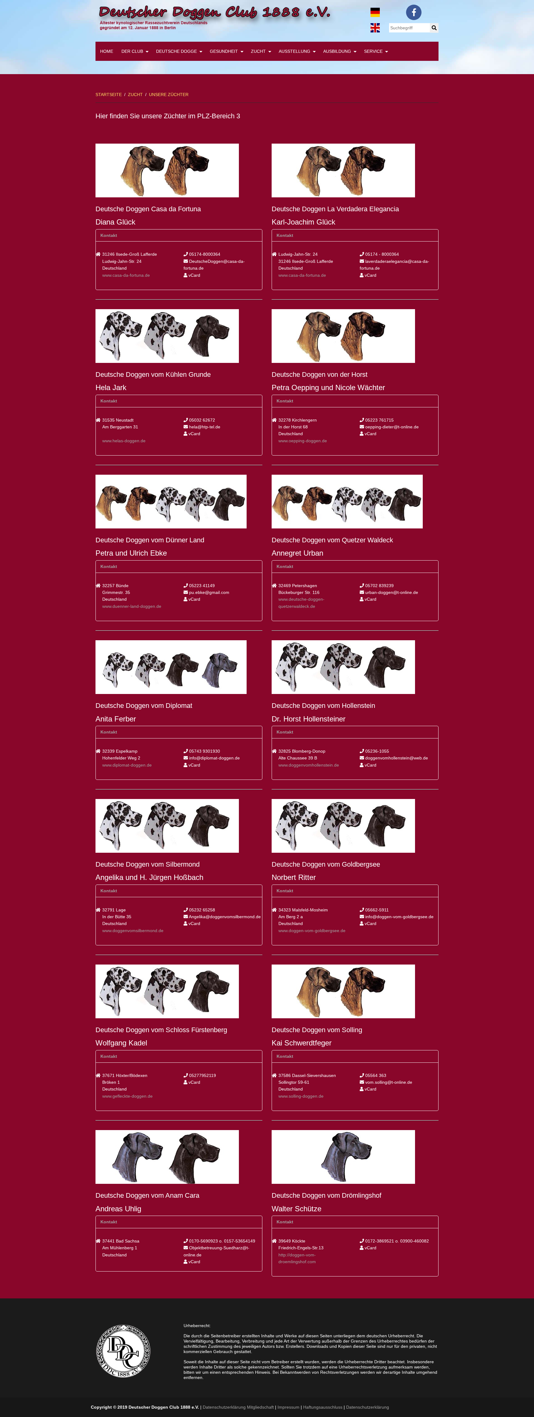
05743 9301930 (204, 751)
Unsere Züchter (169, 94)
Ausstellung (294, 51)
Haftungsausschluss (322, 1407)
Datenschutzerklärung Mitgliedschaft (238, 1407)
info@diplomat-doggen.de (214, 757)
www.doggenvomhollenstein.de (308, 765)
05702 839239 (379, 585)
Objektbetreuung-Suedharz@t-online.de (216, 1251)
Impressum (288, 1407)
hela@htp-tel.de (204, 426)
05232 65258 (201, 909)
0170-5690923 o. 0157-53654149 (221, 1240)
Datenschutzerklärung (367, 1407)
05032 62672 (201, 420)
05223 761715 (379, 420)
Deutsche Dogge (176, 51)
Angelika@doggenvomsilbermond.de (224, 916)
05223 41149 (201, 585)
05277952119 (202, 1075)
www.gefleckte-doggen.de (127, 1096)
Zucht (258, 51)
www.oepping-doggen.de (302, 440)
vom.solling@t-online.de (388, 1082)
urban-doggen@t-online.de (391, 592)
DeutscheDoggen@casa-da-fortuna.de (214, 265)
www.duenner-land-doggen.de (131, 606)
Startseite (108, 94)
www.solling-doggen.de (301, 1096)
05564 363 (375, 1075)
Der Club (132, 51)
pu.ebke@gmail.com (208, 592)
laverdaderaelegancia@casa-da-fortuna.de (394, 265)
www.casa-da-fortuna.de (126, 275)
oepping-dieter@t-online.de (391, 426)
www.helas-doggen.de (124, 440)
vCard (193, 275)
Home (106, 51)
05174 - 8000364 (381, 254)
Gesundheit (224, 51)
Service (373, 51)
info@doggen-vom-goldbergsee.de (399, 916)
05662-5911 (376, 909)
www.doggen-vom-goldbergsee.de (311, 930)
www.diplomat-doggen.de (127, 765)
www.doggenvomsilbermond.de (132, 930)
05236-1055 (376, 751)
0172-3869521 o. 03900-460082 (396, 1240)
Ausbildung (337, 51)
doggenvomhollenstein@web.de (396, 757)
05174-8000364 (204, 254)
